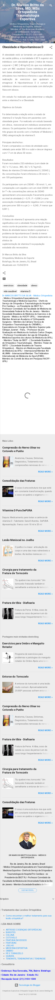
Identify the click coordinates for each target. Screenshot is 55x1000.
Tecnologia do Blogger (29, 985)
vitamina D (25, 291)
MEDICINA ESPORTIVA (16, 948)
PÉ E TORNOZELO (14, 953)
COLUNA (10, 935)
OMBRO (9, 950)
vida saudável (10, 291)
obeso (34, 285)
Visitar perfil (27, 890)
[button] (51, 48)
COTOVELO (11, 937)
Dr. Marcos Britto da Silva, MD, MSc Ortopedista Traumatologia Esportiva (27, 12)
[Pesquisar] (51, 5)
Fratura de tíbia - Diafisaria (18, 602)
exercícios (8, 285)
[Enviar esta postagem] (4, 279)
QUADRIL (10, 956)
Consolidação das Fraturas (18, 480)
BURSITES (11, 932)
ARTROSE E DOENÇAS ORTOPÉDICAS (24, 929)
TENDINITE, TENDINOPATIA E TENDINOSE (26, 958)
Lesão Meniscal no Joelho (18, 540)
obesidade (22, 285)
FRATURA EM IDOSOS (16, 940)
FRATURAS (11, 943)
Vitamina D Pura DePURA (17, 510)
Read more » (45, 471)
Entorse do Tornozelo (15, 676)
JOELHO (10, 945)
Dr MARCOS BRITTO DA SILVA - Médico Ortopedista (27, 856)
